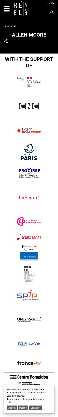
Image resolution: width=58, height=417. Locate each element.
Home (6, 26)
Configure (36, 407)
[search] (51, 12)
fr (46, 3)
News (13, 26)
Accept (12, 407)
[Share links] (6, 41)
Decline (23, 407)
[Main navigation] (7, 8)
